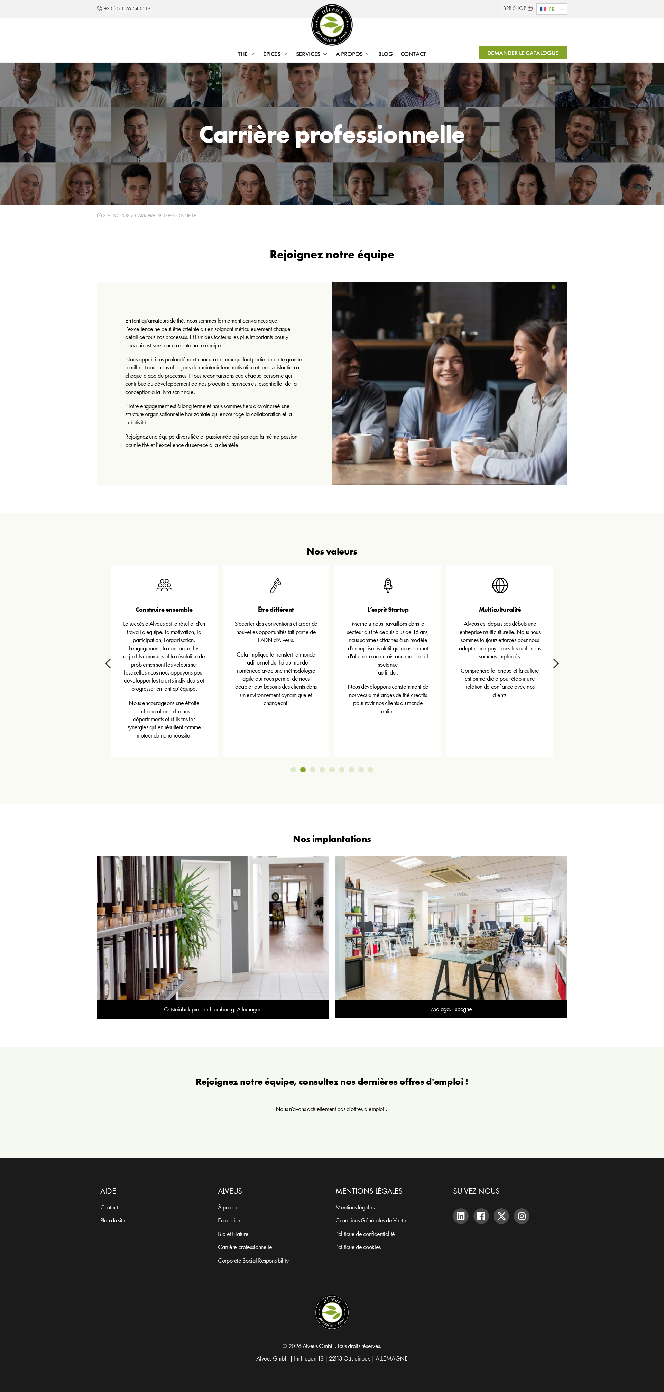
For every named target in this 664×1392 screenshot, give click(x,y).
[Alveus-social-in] (461, 1216)
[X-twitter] (501, 1216)
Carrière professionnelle (245, 1247)
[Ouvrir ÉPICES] (285, 53)
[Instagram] (521, 1216)
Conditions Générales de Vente (370, 1220)
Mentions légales (354, 1207)
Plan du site (113, 1220)
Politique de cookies (358, 1247)
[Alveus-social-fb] (481, 1216)
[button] (551, 9)
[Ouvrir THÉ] (252, 53)
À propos (118, 215)
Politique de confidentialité (365, 1234)
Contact (109, 1207)
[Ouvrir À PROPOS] (368, 53)
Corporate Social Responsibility (253, 1260)
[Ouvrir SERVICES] (325, 53)
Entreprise (229, 1220)
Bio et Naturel (234, 1234)
